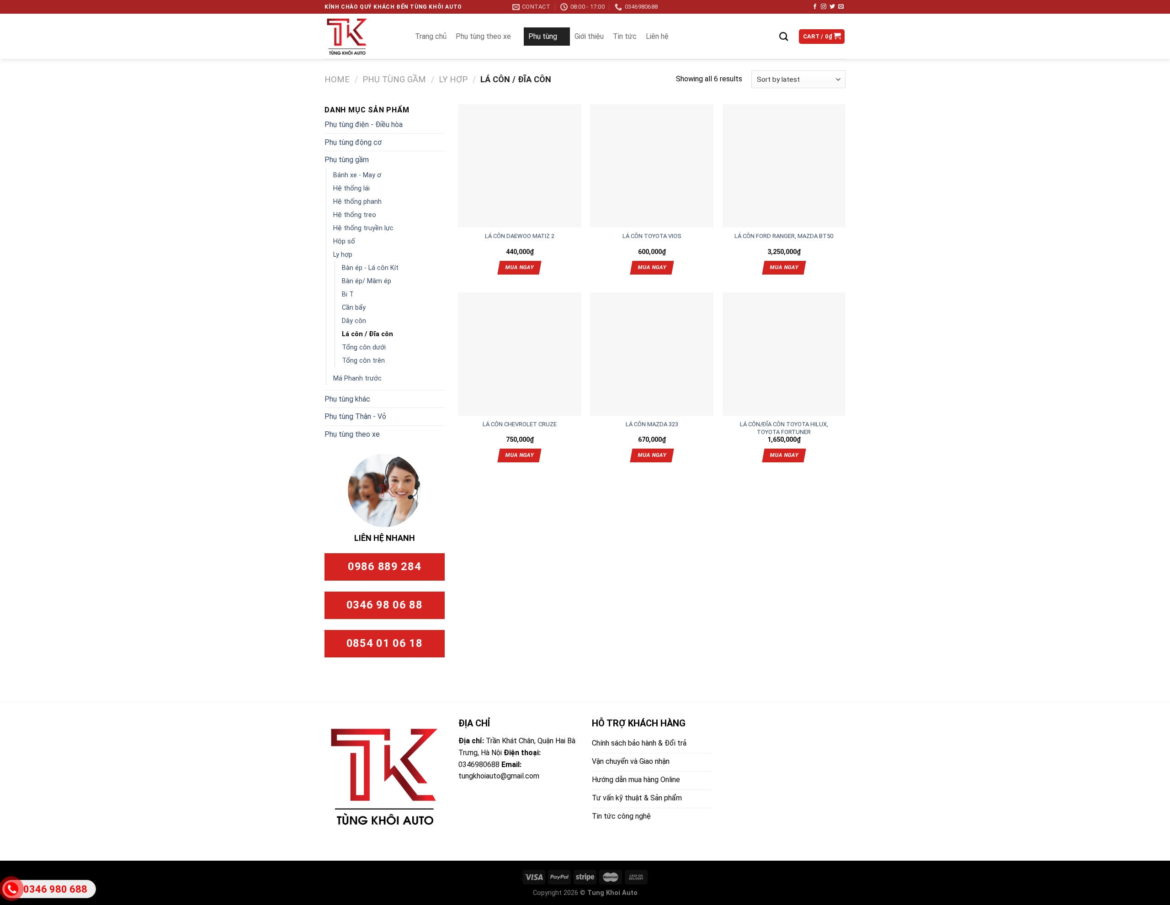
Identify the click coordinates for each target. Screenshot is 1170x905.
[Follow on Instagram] (823, 7)
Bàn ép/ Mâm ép (366, 281)
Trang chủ (431, 36)
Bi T (348, 294)
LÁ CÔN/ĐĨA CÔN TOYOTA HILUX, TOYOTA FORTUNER (784, 425)
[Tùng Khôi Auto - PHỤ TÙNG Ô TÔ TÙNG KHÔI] (360, 36)
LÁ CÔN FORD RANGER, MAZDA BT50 (783, 236)
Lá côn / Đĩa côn (367, 334)
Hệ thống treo (354, 215)
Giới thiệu (589, 36)
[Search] (783, 36)
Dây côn (354, 321)
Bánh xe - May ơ (357, 175)
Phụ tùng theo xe (483, 36)
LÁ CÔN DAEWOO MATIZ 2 (519, 236)
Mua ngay (519, 267)
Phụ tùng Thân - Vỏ (355, 416)
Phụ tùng (542, 36)
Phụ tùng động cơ (353, 142)
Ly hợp (453, 79)
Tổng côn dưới (364, 347)
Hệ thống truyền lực (363, 228)
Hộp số (344, 241)
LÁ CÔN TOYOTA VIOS (651, 236)
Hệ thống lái (351, 188)
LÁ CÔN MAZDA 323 (652, 424)
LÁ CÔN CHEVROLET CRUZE (520, 424)
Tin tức (625, 36)
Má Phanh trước (357, 378)
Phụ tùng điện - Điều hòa (363, 124)
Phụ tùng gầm (394, 79)
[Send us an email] (841, 7)
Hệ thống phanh (357, 202)
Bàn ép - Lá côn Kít (370, 268)
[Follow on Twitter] (832, 7)
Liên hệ (657, 36)
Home (337, 79)
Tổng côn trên (363, 361)
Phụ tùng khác (347, 399)
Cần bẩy (354, 308)
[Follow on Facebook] (815, 7)
